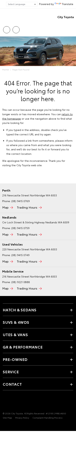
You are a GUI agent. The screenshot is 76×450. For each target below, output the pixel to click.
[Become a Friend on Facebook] (5, 402)
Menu (71, 28)
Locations (16, 28)
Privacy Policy (22, 417)
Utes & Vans (15, 334)
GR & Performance (23, 346)
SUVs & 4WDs (16, 322)
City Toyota (65, 16)
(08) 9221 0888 (20, 282)
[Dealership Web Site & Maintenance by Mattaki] (10, 425)
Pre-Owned (15, 359)
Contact (12, 384)
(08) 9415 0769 (20, 201)
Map (5, 207)
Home (5, 69)
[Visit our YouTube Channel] (17, 402)
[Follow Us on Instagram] (24, 402)
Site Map (7, 417)
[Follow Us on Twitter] (11, 402)
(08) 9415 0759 (20, 228)
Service (11, 371)
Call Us (6, 28)
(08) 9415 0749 (20, 255)
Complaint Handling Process (47, 417)
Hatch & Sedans (20, 309)
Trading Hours (27, 207)
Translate (67, 4)
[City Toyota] (8, 17)
